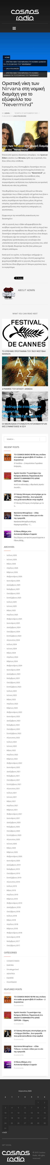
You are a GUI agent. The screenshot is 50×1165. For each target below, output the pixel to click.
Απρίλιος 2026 (12, 568)
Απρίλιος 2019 (12, 894)
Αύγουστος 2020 (13, 839)
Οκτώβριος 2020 (13, 831)
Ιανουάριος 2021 (13, 818)
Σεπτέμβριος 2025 (14, 597)
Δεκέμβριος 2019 (13, 865)
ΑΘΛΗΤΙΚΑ (11, 973)
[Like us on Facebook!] (13, 1145)
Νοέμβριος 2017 (13, 941)
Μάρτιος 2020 (12, 852)
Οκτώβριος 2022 (13, 729)
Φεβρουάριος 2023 (14, 712)
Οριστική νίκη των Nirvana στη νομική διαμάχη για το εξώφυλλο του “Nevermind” (24, 63)
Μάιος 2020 (11, 848)
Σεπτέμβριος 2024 (14, 636)
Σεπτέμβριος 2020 (14, 835)
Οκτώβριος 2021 (13, 780)
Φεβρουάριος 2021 (14, 814)
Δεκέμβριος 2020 (13, 822)
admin (7, 113)
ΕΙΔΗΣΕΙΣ (10, 978)
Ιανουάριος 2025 (13, 623)
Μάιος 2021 (11, 801)
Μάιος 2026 (11, 563)
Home (7, 57)
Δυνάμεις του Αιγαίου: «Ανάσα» (17, 389)
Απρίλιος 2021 (12, 805)
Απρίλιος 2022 (12, 754)
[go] (42, 439)
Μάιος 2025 (11, 610)
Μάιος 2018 (11, 920)
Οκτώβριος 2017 (13, 945)
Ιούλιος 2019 (12, 886)
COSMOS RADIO (13, 961)
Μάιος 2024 (11, 653)
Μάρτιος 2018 (12, 928)
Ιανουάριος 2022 (13, 767)
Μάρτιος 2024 (12, 661)
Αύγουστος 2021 (13, 788)
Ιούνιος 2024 (12, 648)
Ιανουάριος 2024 (13, 670)
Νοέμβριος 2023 (13, 678)
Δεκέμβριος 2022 (13, 720)
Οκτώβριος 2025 (13, 593)
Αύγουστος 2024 (13, 640)
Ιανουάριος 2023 (13, 716)
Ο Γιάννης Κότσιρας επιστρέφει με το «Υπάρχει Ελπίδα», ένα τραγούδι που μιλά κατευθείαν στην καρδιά (30, 497)
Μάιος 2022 (11, 750)
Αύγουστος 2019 (13, 882)
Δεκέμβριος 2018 (13, 907)
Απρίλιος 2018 (12, 924)
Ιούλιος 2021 (12, 793)
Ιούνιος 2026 (12, 559)
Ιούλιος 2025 (12, 602)
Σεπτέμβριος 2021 (14, 784)
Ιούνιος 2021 (12, 797)
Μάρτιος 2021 (12, 809)
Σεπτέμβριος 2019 (14, 877)
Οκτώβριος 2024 (13, 631)
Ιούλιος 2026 (12, 555)
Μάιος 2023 (11, 699)
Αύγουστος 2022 (13, 737)
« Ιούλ (4, 1132)
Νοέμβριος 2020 (13, 826)
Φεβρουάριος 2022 (14, 763)
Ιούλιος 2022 (12, 742)
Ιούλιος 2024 (12, 644)
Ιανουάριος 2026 (13, 580)
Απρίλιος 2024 (12, 657)
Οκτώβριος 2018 (13, 911)
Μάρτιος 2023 (12, 708)
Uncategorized (12, 68)
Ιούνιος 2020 (12, 843)
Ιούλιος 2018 (12, 916)
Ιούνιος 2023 (12, 695)
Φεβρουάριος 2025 (14, 619)
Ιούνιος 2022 (12, 746)
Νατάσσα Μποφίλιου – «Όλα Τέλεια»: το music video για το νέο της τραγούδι (28, 515)
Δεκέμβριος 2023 (13, 674)
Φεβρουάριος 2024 (14, 665)
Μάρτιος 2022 (12, 759)
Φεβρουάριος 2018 (14, 932)
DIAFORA (10, 965)
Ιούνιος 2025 (12, 606)
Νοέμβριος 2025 (13, 589)
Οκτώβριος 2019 (13, 873)
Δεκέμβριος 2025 (13, 585)
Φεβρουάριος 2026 (14, 576)
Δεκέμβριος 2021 (13, 771)
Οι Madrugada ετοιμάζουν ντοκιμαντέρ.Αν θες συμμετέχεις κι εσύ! (24, 425)
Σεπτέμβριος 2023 (14, 686)
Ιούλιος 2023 (12, 691)
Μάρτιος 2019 (12, 899)
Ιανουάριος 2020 (13, 860)
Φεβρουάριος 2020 (14, 856)
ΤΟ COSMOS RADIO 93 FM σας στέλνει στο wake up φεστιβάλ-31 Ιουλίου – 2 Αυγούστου (30, 457)
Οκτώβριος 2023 (13, 682)
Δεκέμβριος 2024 (13, 627)
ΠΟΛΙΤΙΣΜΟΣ (12, 982)
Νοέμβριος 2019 (13, 869)
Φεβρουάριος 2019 (14, 903)
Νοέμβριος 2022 (13, 725)
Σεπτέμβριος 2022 (14, 733)
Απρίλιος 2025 (12, 614)
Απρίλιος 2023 (12, 703)
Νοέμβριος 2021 (13, 776)
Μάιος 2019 (11, 890)
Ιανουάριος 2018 (13, 937)
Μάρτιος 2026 (12, 572)
